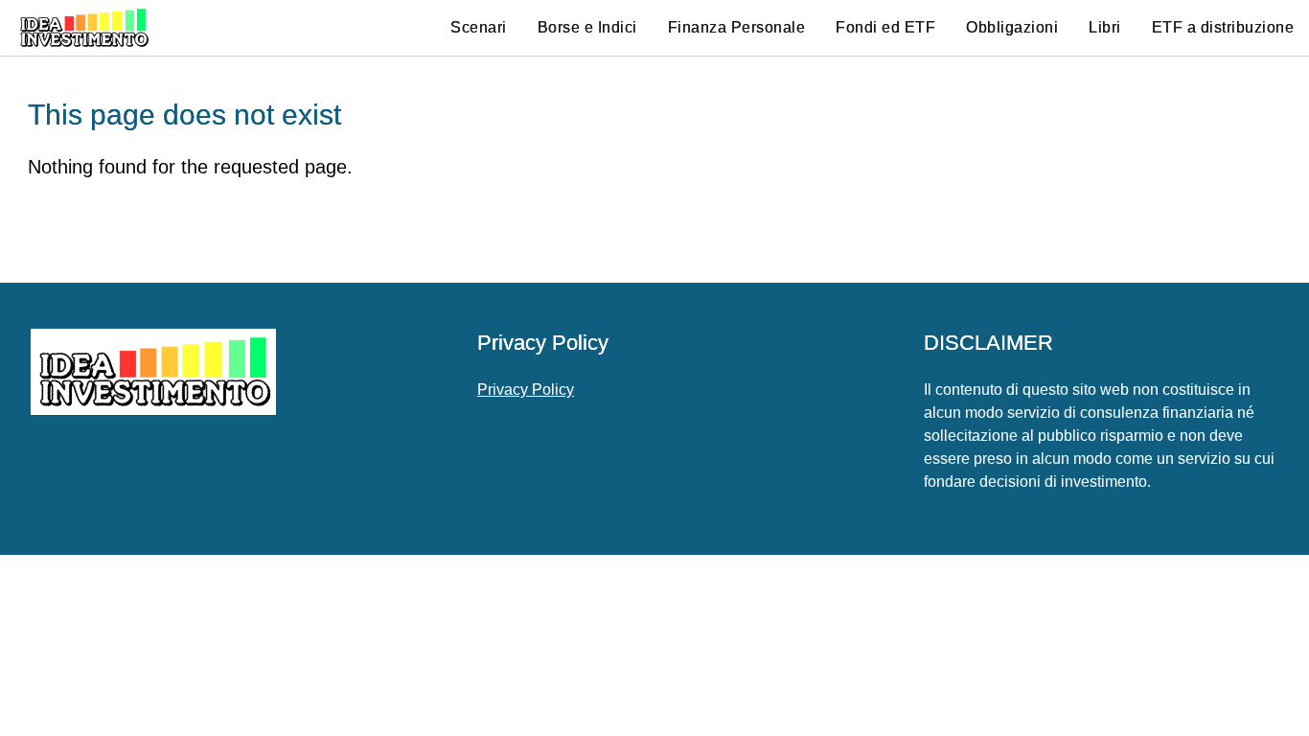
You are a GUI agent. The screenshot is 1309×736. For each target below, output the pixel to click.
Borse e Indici (587, 27)
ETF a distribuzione (1223, 27)
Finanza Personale (737, 27)
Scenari (478, 27)
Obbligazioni (1012, 27)
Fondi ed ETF (885, 27)
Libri (1105, 27)
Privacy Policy (525, 389)
